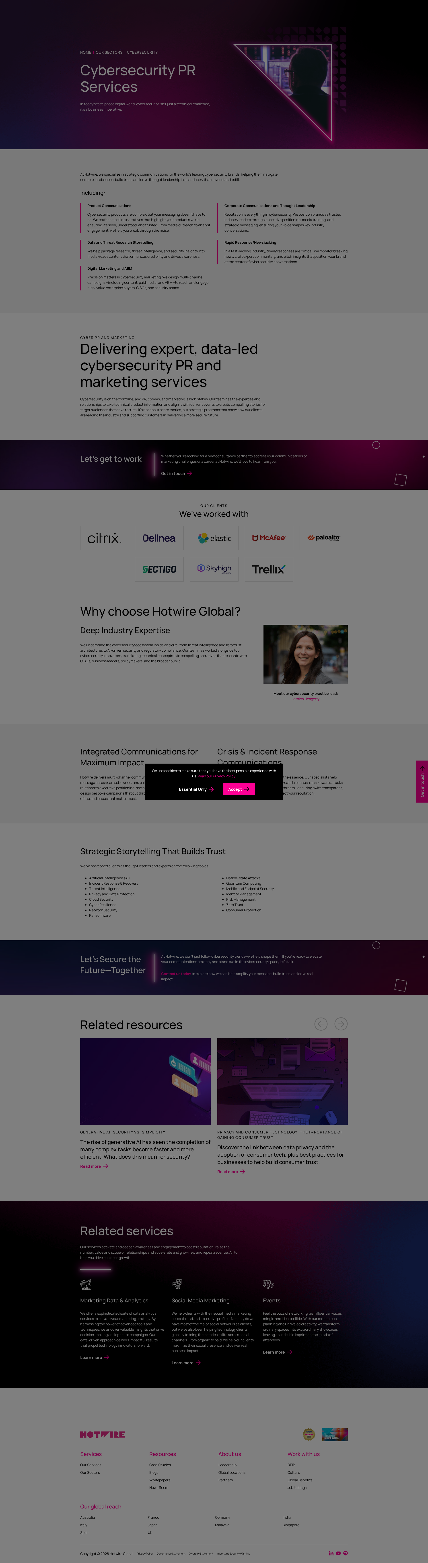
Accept (235, 789)
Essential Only (193, 789)
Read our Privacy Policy (216, 776)
